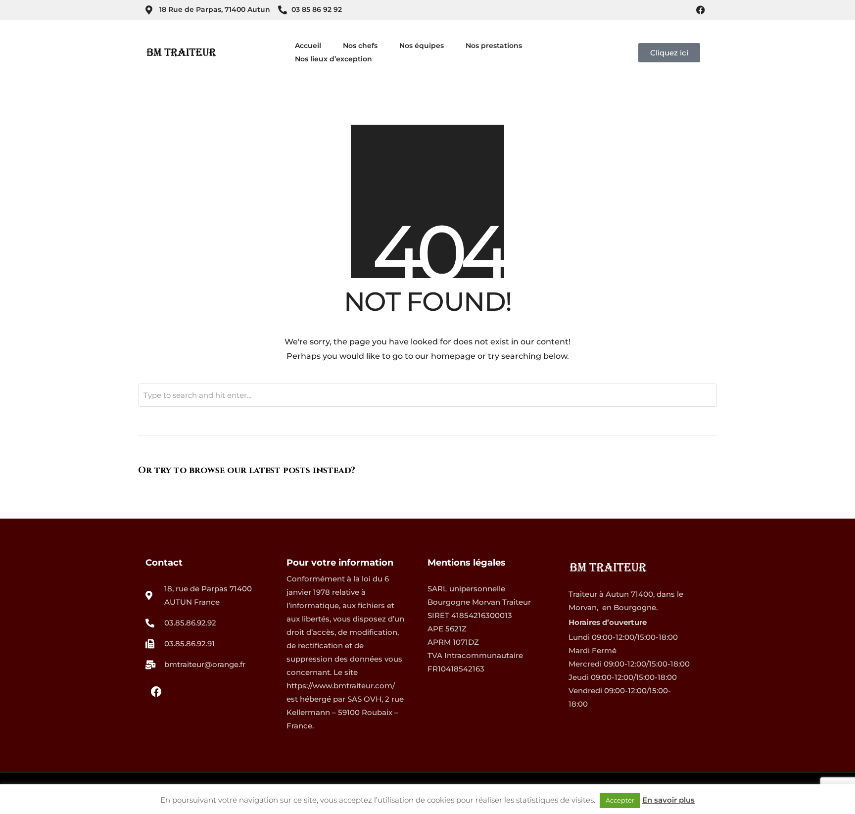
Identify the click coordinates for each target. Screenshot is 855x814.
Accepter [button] (620, 800)
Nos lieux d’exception (333, 58)
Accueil (308, 45)
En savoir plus (668, 800)
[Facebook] (701, 10)
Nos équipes (421, 45)
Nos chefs (360, 45)
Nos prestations (494, 45)
